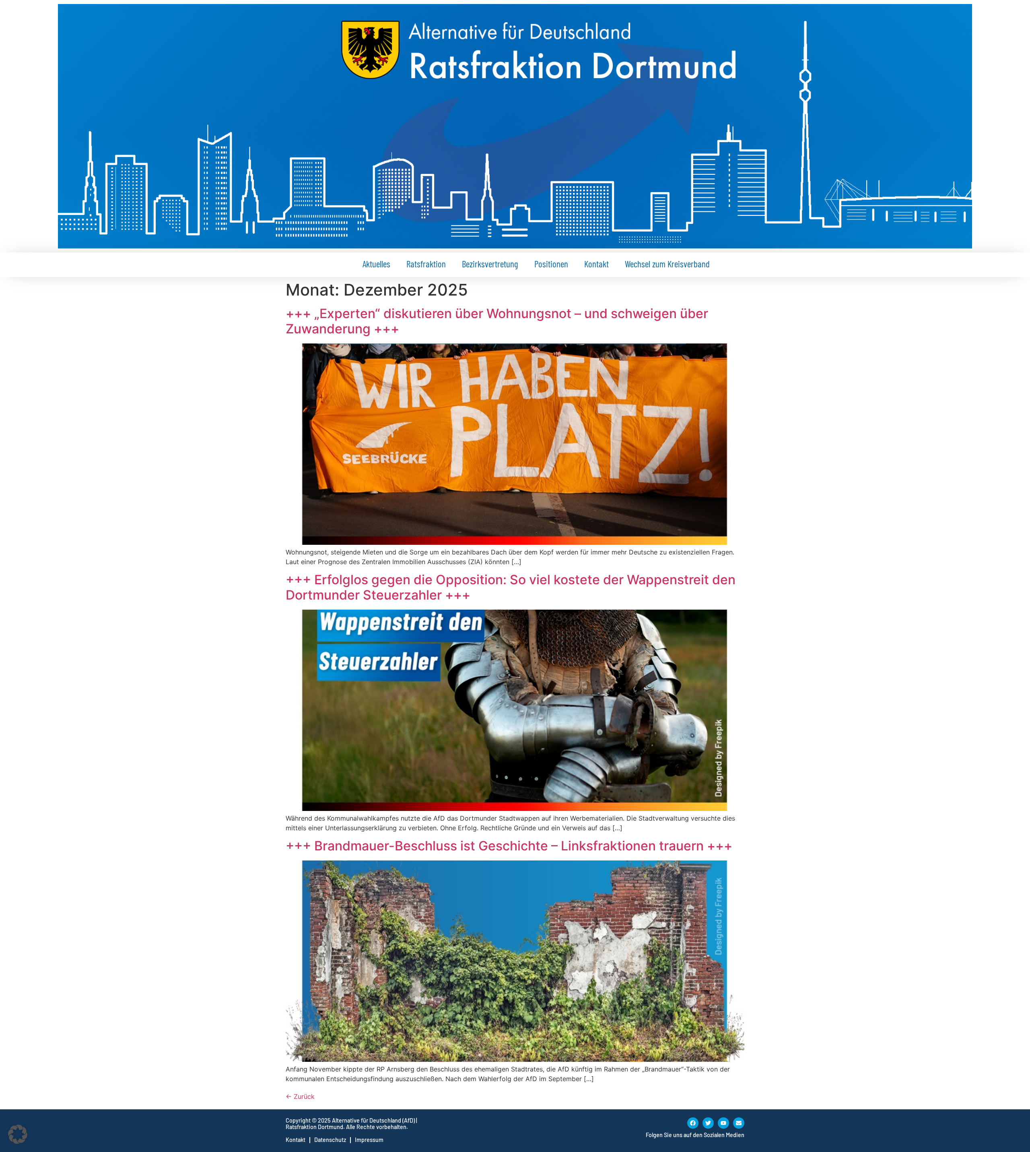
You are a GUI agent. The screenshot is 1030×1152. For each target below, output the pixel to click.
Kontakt (596, 263)
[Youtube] (723, 1123)
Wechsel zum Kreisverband (667, 263)
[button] (17, 1134)
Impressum (369, 1139)
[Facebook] (692, 1123)
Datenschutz (330, 1139)
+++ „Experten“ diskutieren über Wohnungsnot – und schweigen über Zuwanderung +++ (497, 321)
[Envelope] (738, 1123)
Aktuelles (376, 263)
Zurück (300, 1096)
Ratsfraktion (426, 263)
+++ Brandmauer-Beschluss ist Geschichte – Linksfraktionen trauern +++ (509, 846)
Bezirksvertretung (490, 263)
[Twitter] (708, 1123)
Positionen (551, 263)
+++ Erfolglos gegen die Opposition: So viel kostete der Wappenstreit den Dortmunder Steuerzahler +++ (510, 587)
